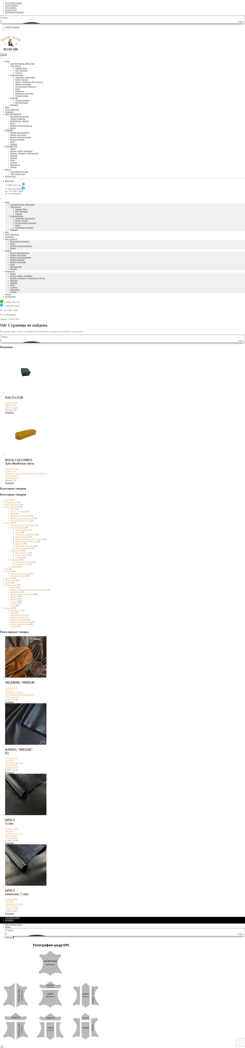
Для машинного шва (19, 172)
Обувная (14, 98)
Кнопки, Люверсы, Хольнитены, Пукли (27, 278)
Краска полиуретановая (20, 137)
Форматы (14, 105)
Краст (17, 89)
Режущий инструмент (19, 116)
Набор (13, 128)
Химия (8, 250)
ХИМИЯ (9, 130)
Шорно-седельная (23, 84)
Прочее (13, 167)
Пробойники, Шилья (19, 121)
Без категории (11, 502)
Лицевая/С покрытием (25, 77)
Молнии (13, 156)
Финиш (13, 144)
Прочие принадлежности (21, 126)
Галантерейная (16, 75)
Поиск (8, 927)
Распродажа (10, 176)
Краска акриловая (18, 262)
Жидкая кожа (16, 267)
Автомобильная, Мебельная (22, 63)
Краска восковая (17, 139)
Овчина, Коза (21, 68)
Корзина (9, 937)
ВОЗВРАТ (9, 920)
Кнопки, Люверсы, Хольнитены (24, 153)
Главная (3, 319)
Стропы (13, 162)
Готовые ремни (22, 96)
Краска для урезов (18, 135)
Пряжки (13, 158)
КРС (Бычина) (21, 70)
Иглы (12, 123)
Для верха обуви (22, 100)
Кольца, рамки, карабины (21, 151)
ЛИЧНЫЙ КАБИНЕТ (14, 12)
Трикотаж (9, 112)
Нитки (8, 169)
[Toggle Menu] (1, 57)
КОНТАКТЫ (11, 10)
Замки (13, 149)
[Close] (1, 198)
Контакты (9, 181)
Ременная (19, 91)
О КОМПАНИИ (12, 918)
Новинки (9, 578)
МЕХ (7, 107)
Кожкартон (15, 165)
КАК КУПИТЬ (11, 5)
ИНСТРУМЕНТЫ (13, 114)
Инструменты (11, 239)
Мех (7, 232)
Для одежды (15, 66)
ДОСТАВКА (10, 8)
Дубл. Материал (12, 110)
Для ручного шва (17, 174)
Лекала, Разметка (17, 119)
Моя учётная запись (13, 925)
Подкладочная (21, 103)
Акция (8, 500)
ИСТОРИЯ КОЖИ (13, 3)
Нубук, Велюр (21, 80)
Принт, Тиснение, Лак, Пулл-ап (29, 82)
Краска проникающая (19, 133)
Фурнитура (10, 271)
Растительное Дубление (25, 87)
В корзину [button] (9, 413)
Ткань (7, 583)
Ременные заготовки (24, 93)
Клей (12, 142)
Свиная (18, 73)
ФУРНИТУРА (11, 146)
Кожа (7, 61)
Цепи (12, 160)
